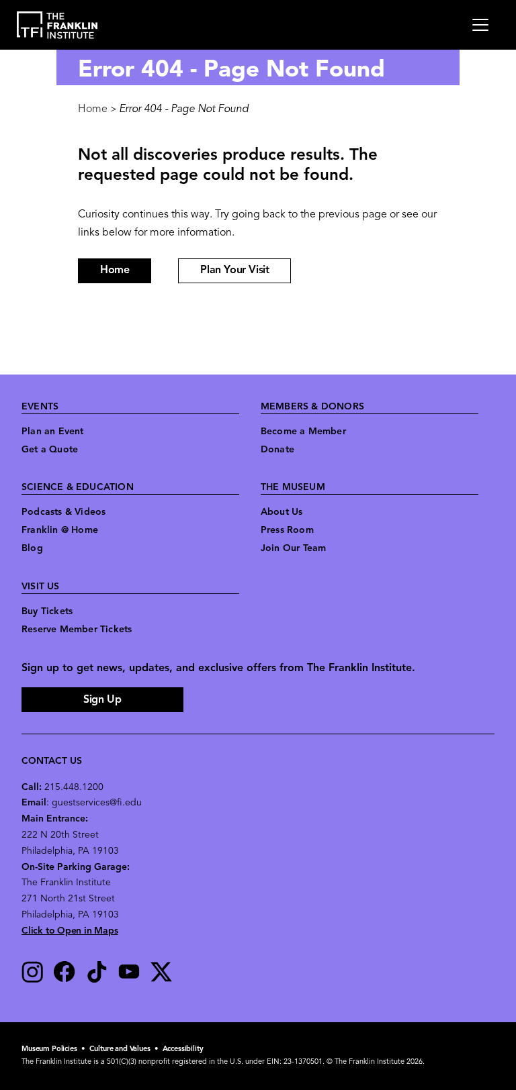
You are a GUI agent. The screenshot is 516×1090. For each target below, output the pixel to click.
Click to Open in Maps (70, 931)
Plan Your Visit (234, 270)
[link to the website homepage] (57, 25)
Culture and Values (119, 1049)
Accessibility (183, 1049)
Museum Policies (49, 1049)
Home (93, 109)
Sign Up (102, 700)
